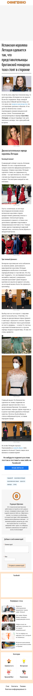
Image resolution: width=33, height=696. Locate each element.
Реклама (23, 686)
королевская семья (13, 481)
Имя (5, 557)
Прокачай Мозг (9, 677)
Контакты (14, 686)
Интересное (24, 666)
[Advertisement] (16, 23)
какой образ (18, 448)
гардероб (10, 478)
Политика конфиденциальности (15, 689)
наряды (9, 484)
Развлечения (24, 677)
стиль (14, 484)
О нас (7, 686)
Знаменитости (9, 666)
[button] (2, 336)
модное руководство (20, 104)
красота (22, 481)
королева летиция (19, 478)
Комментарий (8, 544)
